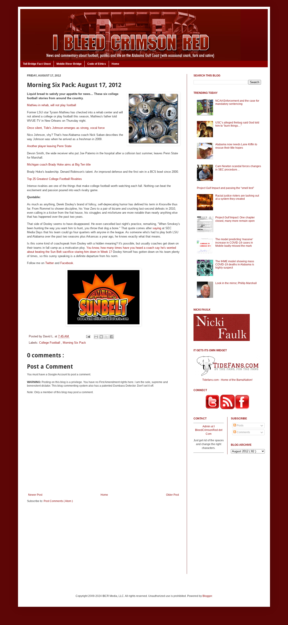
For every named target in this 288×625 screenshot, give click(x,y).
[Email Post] (88, 336)
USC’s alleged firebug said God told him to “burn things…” (237, 124)
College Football (50, 342)
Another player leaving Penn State (49, 146)
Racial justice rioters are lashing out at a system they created (237, 197)
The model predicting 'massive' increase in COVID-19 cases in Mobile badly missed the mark (234, 242)
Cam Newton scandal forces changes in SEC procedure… (238, 168)
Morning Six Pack (74, 342)
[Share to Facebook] (111, 336)
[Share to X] (106, 336)
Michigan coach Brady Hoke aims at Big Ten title (59, 164)
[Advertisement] (103, 541)
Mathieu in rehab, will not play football (51, 105)
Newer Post (35, 494)
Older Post (172, 494)
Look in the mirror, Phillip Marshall (236, 283)
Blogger (207, 596)
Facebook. (67, 263)
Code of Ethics (96, 63)
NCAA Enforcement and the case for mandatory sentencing (237, 102)
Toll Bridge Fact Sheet (37, 63)
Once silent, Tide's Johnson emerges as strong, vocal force (66, 128)
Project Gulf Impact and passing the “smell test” (225, 188)
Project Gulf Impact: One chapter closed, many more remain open (235, 219)
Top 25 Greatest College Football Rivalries (54, 179)
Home (115, 63)
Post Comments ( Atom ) (58, 501)
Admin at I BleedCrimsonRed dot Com (208, 430)
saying (157, 228)
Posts (239, 425)
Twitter (49, 263)
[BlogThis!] (101, 336)
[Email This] (96, 336)
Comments (243, 432)
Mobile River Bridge (69, 63)
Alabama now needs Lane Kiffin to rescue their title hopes (236, 146)
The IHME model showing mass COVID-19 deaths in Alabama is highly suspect (234, 264)
